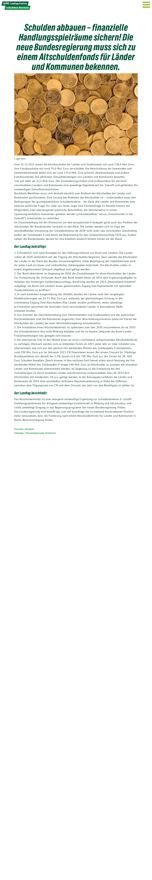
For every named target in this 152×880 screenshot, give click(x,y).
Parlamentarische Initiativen (41, 433)
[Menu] (146, 4)
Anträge (20, 433)
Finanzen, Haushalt (24, 429)
